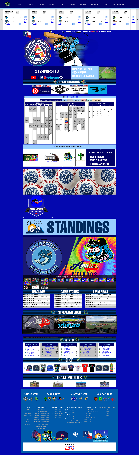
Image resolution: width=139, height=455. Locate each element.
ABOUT (20, 4)
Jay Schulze (48, 349)
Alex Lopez (30, 353)
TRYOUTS (83, 4)
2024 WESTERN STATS (90, 417)
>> (84, 146)
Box (25, 19)
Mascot (107, 417)
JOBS (27, 421)
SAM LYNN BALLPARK (119, 4)
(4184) (8, 24)
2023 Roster (58, 415)
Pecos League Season (41, 413)
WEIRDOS (41, 4)
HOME (27, 409)
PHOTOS (27, 425)
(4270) (35, 24)
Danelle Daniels (87, 347)
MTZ (39, 21)
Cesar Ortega (48, 351)
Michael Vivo (30, 349)
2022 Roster (58, 417)
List (73, 410)
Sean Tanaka (86, 349)
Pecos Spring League (41, 411)
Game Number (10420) (51, 161)
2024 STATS (87, 415)
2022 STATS (87, 421)
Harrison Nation (87, 355)
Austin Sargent (87, 348)
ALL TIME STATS (88, 409)
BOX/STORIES (27, 415)
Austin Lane (48, 352)
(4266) (114, 24)
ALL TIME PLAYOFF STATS (91, 411)
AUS (13, 17)
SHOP (106, 4)
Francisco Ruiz (68, 354)
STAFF (107, 415)
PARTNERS (30, 4)
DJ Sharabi (67, 349)
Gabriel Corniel (49, 347)
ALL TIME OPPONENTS (41, 425)
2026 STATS (87, 413)
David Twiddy (30, 352)
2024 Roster (58, 411)
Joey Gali (29, 346)
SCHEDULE (52, 4)
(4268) (89, 24)
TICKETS (72, 4)
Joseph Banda (48, 354)
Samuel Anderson (49, 348)
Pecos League (41, 409)
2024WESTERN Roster (58, 413)
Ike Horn (66, 355)
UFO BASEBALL (95, 4)
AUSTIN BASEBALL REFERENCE (41, 427)
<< (55, 146)
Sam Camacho (31, 355)
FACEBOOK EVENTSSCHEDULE (74, 421)
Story (25, 22)
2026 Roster (58, 409)
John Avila (30, 348)
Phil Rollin (30, 351)
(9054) (60, 24)
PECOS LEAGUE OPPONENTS (42, 423)
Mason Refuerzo (106, 352)
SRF (13, 21)
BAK (120, 21)
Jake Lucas (48, 355)
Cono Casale (105, 349)
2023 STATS (87, 419)
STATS (62, 4)
